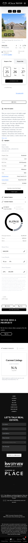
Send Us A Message (14, 455)
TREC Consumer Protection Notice (14, 515)
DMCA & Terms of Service (15, 541)
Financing (14, 404)
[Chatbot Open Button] (24, 539)
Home (14, 396)
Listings (14, 398)
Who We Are (14, 409)
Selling (14, 402)
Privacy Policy (4, 541)
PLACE (14, 498)
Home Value (14, 407)
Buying (14, 400)
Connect (14, 411)
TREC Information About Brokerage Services (14, 516)
